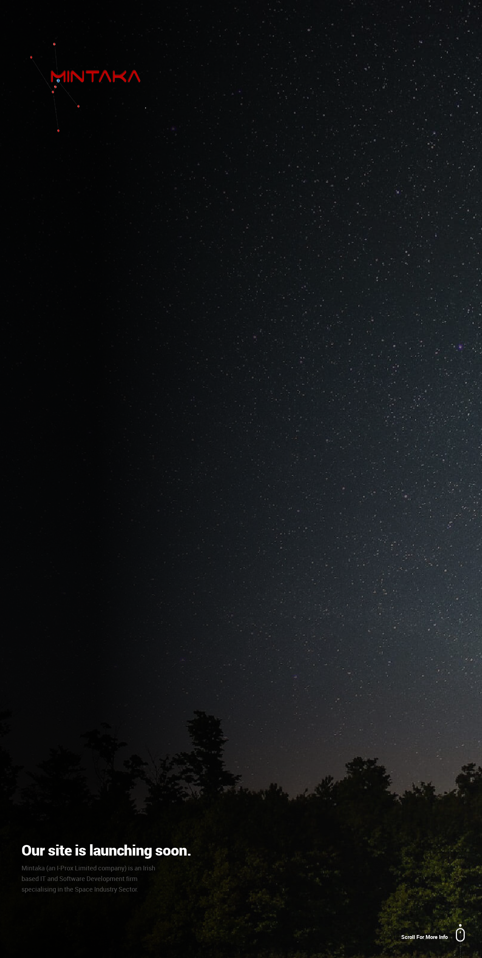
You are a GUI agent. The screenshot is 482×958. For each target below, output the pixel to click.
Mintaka (92, 87)
